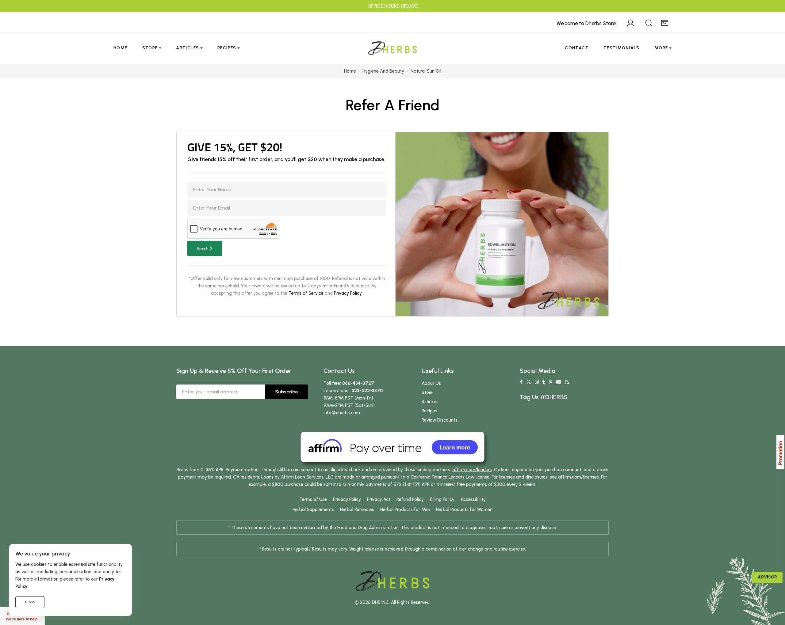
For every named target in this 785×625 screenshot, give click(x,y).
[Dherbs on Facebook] (521, 382)
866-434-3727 (358, 383)
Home (120, 48)
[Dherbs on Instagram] (537, 382)
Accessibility (473, 499)
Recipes (226, 48)
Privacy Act (378, 499)
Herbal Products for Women (464, 509)
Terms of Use (313, 499)
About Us (431, 383)
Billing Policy (442, 499)
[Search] (649, 22)
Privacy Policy (348, 293)
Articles (187, 48)
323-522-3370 (367, 390)
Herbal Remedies (357, 509)
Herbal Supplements (313, 509)
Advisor (767, 577)
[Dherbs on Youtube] (558, 382)
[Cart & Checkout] (665, 22)
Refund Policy (410, 499)
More (661, 48)
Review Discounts (440, 420)
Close (30, 602)
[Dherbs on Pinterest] (550, 382)
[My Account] (630, 22)
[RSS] (567, 382)
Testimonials (621, 48)
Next (203, 249)
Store (150, 48)
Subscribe (286, 392)
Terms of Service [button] (306, 293)
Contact (577, 48)
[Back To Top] (767, 17)
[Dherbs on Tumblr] (543, 382)
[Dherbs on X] (528, 382)
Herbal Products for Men (405, 509)
